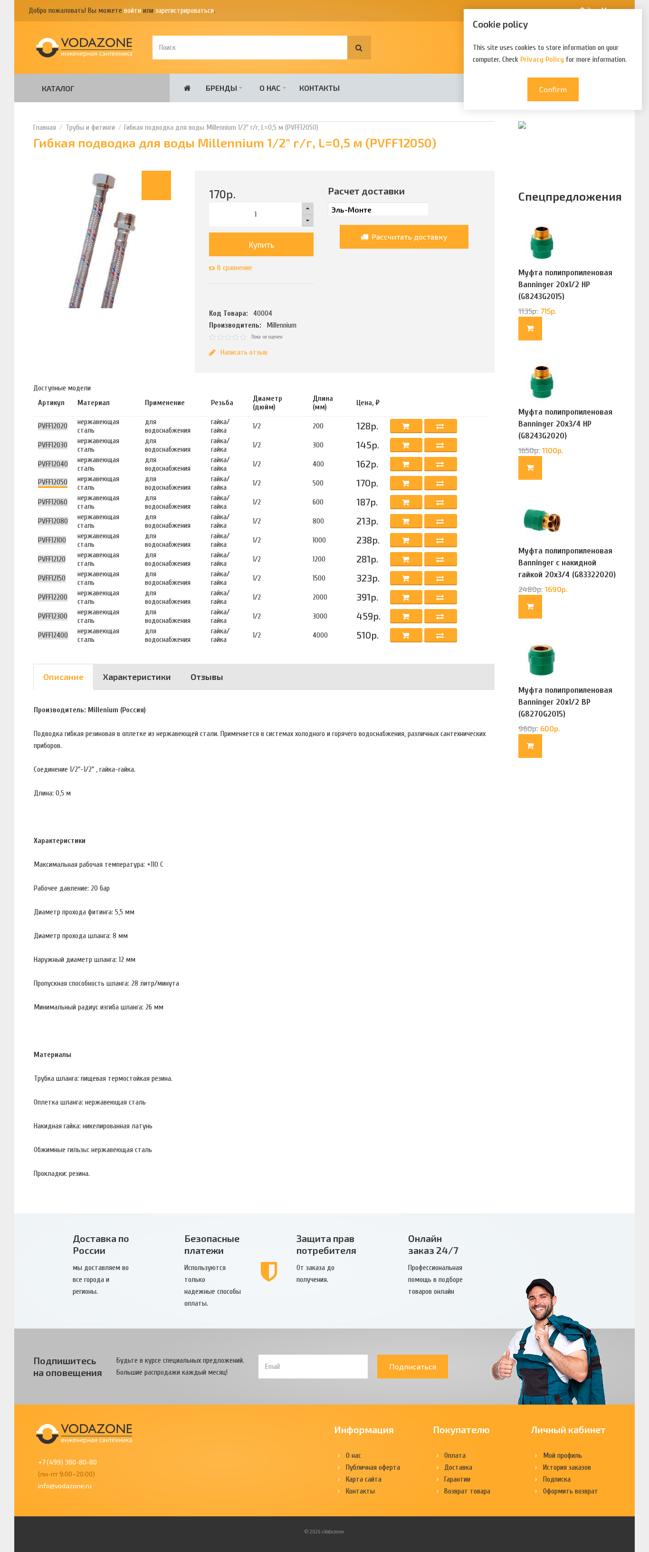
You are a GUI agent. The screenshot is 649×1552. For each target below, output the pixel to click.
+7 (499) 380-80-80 (67, 1462)
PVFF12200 (52, 597)
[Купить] (530, 328)
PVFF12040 (53, 464)
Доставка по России (101, 1244)
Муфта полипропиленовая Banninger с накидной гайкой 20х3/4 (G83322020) (567, 563)
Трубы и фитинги (90, 127)
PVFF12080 (53, 521)
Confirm (553, 89)
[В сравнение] (440, 426)
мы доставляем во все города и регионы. (101, 1279)
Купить (261, 244)
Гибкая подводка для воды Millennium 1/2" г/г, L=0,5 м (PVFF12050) (221, 127)
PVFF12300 (52, 616)
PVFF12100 (52, 540)
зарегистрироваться (184, 10)
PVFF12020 (52, 426)
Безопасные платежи (211, 1244)
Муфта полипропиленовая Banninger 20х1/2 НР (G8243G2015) (565, 284)
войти (132, 10)
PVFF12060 (52, 502)
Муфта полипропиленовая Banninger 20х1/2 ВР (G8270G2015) (565, 702)
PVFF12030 (52, 445)
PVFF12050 (52, 482)
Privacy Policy (542, 59)
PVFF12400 (53, 635)
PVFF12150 (52, 578)
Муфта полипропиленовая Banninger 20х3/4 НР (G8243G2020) (565, 424)
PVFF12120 (52, 559)
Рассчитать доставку (409, 236)
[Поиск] (359, 47)
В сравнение (234, 267)
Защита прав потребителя (326, 1244)
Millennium (281, 325)
